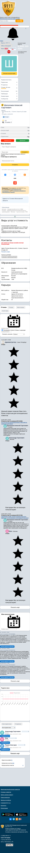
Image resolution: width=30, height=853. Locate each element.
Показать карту (5, 251)
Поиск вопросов (5, 797)
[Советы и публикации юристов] (8, 8)
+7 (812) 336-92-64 (6, 839)
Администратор (10, 342)
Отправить (25, 152)
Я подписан (9, 84)
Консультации (9, 91)
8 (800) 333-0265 (23, 47)
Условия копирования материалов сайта (16, 832)
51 (11, 760)
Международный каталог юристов (10, 789)
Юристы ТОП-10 (5, 43)
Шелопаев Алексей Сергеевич (17, 425)
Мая (10, 531)
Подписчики (9, 82)
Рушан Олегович (11, 745)
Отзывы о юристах (6, 792)
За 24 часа (5, 311)
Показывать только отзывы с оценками (14, 330)
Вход (1, 41)
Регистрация (4, 808)
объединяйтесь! (15, 17)
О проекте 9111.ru (5, 803)
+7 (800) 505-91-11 (6, 835)
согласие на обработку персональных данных (14, 191)
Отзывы (11, 307)
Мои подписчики (6, 724)
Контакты (3, 805)
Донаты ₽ (22, 140)
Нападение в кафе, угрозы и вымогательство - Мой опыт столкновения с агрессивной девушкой (14, 517)
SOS (9, 52)
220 (13, 763)
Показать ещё (15, 607)
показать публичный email (9, 257)
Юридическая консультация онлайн (10, 18)
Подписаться (7, 140)
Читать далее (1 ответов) (7, 661)
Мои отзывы (20, 307)
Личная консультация (9, 73)
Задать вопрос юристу (7, 794)
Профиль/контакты (6, 79)
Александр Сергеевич (16, 438)
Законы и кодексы (6, 800)
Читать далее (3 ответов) (7, 646)
